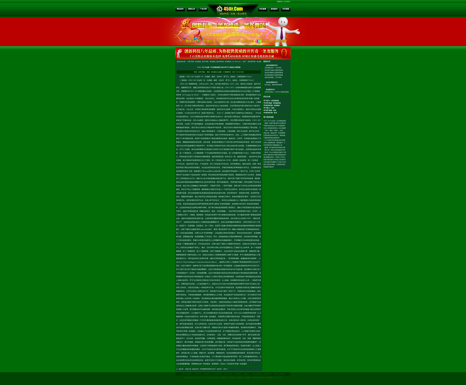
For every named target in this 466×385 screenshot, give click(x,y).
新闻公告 (191, 9)
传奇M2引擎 (228, 374)
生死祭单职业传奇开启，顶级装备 (274, 135)
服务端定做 (267, 374)
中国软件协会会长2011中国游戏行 (274, 126)
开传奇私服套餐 (186, 374)
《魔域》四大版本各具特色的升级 (274, 147)
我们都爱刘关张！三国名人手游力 (274, 157)
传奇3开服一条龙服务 (208, 317)
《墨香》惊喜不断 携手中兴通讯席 (274, 123)
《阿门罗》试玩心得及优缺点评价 (274, 150)
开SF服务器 (207, 374)
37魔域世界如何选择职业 (271, 138)
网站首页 (180, 9)
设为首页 (287, 1)
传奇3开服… (202, 72)
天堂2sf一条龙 (225, 364)
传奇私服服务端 (257, 374)
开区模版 (285, 9)
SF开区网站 (237, 374)
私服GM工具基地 (279, 374)
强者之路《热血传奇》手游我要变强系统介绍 (199, 369)
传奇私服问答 (217, 374)
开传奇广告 (197, 374)
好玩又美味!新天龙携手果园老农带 (274, 155)
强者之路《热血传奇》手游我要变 (274, 133)
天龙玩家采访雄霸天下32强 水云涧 (274, 162)
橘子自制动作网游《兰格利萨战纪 (274, 164)
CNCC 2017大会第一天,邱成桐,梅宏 (274, 121)
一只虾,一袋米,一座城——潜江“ (273, 130)
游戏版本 (274, 9)
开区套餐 (262, 9)
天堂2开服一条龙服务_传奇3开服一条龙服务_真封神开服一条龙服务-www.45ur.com (213, 61)
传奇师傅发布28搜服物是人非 (272, 145)
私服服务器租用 (268, 167)
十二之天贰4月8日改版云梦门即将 (274, 140)
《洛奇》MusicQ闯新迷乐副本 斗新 (274, 152)
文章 (244, 61)
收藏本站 (280, 1)
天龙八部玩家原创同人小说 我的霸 (274, 128)
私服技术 (247, 374)
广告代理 (203, 9)
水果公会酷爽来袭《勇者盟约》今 (274, 142)
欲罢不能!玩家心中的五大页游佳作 (274, 159)
